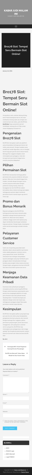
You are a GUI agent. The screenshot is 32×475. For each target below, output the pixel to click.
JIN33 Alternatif (10, 454)
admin (5, 339)
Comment (6, 375)
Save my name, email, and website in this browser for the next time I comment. (16, 421)
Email (5, 403)
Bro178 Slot (6, 124)
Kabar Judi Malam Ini (20, 470)
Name (5, 394)
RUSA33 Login (10, 451)
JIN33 (7, 448)
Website (5, 411)
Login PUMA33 (10, 457)
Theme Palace (25, 472)
